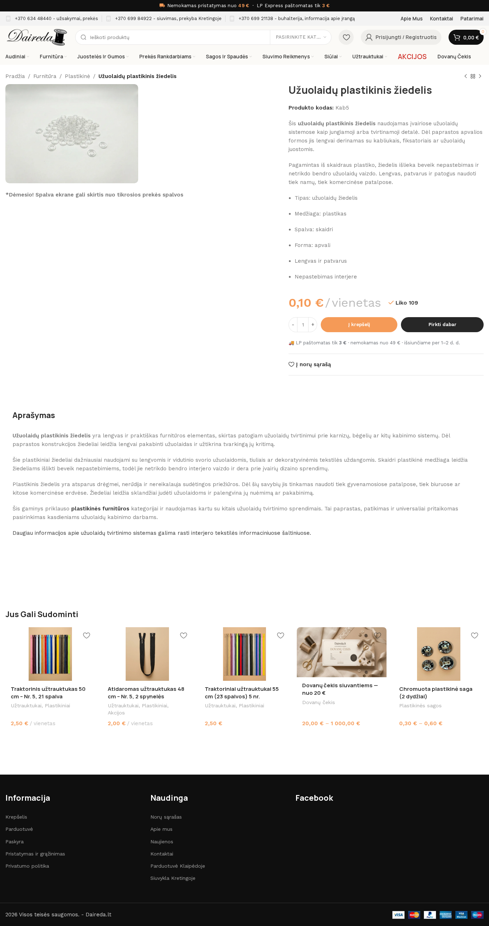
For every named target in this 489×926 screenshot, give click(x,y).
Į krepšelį (359, 324)
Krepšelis (16, 817)
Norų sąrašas (166, 817)
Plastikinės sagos (420, 705)
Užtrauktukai (26, 705)
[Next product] (480, 76)
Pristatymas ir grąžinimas (35, 854)
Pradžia (15, 76)
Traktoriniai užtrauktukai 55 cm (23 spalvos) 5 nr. (242, 692)
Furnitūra (45, 76)
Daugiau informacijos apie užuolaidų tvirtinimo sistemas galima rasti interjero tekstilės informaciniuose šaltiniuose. (162, 533)
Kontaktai (161, 854)
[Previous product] (465, 76)
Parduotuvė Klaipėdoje (177, 866)
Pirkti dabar (442, 324)
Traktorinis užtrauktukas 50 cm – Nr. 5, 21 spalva (48, 692)
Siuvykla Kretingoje (172, 878)
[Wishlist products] (346, 37)
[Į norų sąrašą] (86, 635)
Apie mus (161, 829)
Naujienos (161, 841)
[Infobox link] (51, 19)
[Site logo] (36, 37)
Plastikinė (77, 76)
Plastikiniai (57, 705)
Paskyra (14, 841)
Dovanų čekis (318, 702)
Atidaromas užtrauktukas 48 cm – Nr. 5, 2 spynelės (146, 692)
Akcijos (116, 713)
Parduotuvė (19, 829)
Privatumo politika (27, 866)
